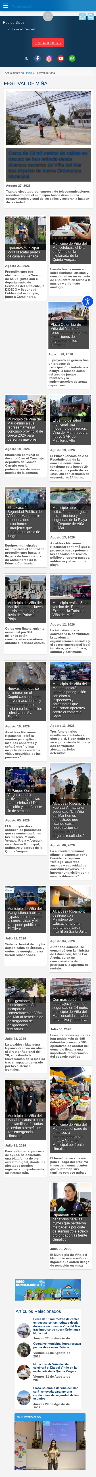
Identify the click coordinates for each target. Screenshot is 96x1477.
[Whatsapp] (82, 16)
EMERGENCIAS (48, 43)
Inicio (29, 73)
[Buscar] (91, 16)
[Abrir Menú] (5, 5)
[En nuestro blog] (50, 1428)
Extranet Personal (23, 29)
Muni (16, 6)
